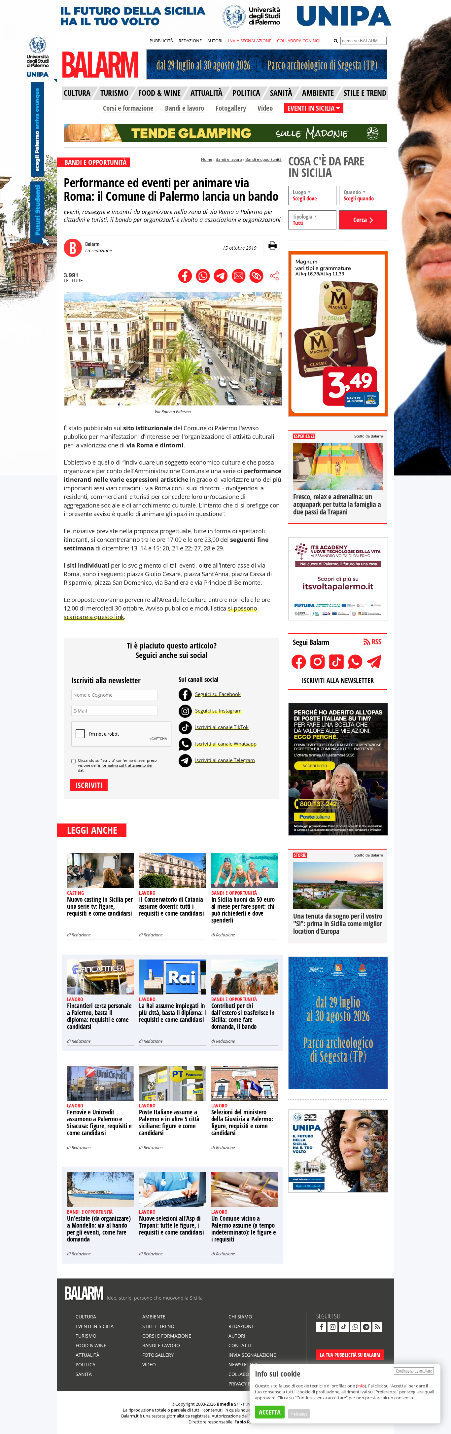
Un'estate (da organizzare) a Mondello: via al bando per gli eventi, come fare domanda (99, 1228)
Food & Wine (91, 1345)
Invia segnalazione (252, 1355)
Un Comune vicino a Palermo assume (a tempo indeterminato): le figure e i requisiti (243, 1228)
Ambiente (153, 1316)
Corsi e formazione (128, 108)
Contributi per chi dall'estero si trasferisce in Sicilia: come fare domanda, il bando (243, 1016)
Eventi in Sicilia (95, 1326)
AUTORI (215, 41)
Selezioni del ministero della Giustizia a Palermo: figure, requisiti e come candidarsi (242, 1122)
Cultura (86, 1316)
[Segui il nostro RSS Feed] (377, 1327)
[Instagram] (185, 710)
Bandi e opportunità (263, 159)
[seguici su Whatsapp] (355, 1327)
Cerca (360, 219)
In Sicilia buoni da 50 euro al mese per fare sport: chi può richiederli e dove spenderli (243, 910)
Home (206, 159)
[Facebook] (185, 694)
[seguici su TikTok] (344, 1327)
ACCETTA (270, 1412)
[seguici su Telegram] (366, 1327)
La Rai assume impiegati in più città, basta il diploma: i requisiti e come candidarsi (172, 1012)
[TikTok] (185, 727)
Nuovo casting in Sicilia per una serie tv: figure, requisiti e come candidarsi (99, 906)
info (361, 1386)
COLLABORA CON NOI (299, 41)
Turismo (86, 1336)
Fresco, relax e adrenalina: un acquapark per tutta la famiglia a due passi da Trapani (337, 504)
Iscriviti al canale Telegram (225, 760)
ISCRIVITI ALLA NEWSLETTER (338, 680)
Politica (85, 1364)
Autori (236, 1336)
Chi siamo (240, 1316)
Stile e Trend (158, 1326)
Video (265, 108)
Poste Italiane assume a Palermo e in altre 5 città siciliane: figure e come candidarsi (169, 1122)
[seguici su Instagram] (332, 1327)
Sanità (84, 1374)
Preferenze (299, 1414)
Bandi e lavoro (184, 108)
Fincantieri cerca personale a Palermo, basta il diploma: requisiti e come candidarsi (99, 1016)
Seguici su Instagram (218, 710)
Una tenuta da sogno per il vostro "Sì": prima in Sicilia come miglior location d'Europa (337, 923)
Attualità (87, 1355)
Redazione (81, 935)
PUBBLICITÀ (161, 41)
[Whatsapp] (185, 743)
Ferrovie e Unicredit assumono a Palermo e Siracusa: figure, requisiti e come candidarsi (99, 1122)
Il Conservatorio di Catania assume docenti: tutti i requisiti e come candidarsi (171, 906)
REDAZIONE (190, 41)
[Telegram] (185, 760)
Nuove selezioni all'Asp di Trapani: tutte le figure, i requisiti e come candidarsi (171, 1225)
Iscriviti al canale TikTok (222, 727)
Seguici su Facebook (218, 694)
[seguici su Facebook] (321, 1327)
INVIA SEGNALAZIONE (249, 41)
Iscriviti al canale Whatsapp (226, 743)
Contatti (239, 1345)
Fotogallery (231, 108)
